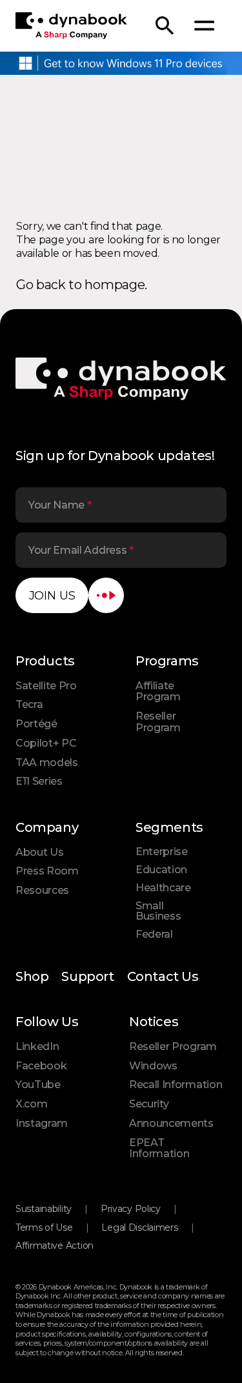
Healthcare (163, 888)
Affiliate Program (158, 691)
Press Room (47, 871)
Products (45, 661)
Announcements (171, 1123)
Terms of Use (44, 1227)
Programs (167, 661)
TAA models (46, 762)
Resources (42, 890)
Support (87, 976)
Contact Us (163, 976)
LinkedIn (37, 1046)
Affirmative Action (54, 1245)
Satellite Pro (46, 686)
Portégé (36, 724)
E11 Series (39, 781)
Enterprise (162, 851)
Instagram (41, 1123)
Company (46, 827)
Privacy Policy (131, 1209)
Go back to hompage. (81, 284)
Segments (169, 827)
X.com (31, 1104)
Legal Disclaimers (139, 1227)
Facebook (40, 1066)
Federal (154, 934)
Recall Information (175, 1084)
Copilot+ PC (45, 743)
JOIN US (52, 596)
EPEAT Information (159, 1148)
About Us (39, 852)
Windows (153, 1066)
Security (148, 1104)
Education (161, 869)
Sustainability (43, 1209)
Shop (31, 976)
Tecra (29, 704)
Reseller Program (158, 722)
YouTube (38, 1084)
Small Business (158, 911)
